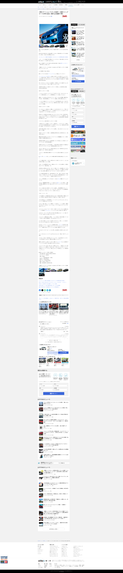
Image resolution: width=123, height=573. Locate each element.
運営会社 (61, 565)
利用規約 (80, 565)
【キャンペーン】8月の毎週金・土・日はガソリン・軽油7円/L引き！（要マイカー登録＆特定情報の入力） (54, 299)
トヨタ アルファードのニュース (54, 547)
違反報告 (67, 326)
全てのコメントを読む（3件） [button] (53, 340)
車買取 (66, 4)
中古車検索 (55, 4)
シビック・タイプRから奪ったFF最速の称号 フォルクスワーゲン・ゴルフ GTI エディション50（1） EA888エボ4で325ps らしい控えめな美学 (56, 432)
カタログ (50, 4)
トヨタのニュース (64, 546)
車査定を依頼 (74, 91)
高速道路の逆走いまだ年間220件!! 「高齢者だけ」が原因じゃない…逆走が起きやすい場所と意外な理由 (56, 500)
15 (68, 331)
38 (65, 331)
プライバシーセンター (75, 565)
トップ (40, 4)
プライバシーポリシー (69, 565)
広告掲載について (71, 566)
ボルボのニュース (76, 556)
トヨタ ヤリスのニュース (53, 548)
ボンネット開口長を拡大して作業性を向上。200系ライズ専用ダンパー (56, 493)
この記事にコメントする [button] (45, 323)
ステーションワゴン (51, 73)
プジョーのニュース (76, 553)
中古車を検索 (64, 352)
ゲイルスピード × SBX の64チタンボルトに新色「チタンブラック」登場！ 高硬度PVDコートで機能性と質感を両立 (56, 477)
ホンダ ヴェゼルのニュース (54, 553)
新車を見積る (82, 91)
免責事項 (83, 565)
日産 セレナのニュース (53, 551)
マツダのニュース (64, 552)
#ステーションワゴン (58, 295)
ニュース (70, 4)
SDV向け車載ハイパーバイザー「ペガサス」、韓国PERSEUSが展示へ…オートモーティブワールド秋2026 (56, 523)
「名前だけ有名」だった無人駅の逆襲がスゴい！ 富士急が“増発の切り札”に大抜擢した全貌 (64, 311)
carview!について (56, 565)
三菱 (57, 182)
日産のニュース (64, 548)
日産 (61, 63)
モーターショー (40, 551)
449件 (51, 348)
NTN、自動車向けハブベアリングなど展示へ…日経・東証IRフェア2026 (55, 426)
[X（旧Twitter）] (48, 561)
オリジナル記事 (76, 4)
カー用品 (39, 548)
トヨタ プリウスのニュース (54, 546)
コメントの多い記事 (81, 24)
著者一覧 (63, 566)
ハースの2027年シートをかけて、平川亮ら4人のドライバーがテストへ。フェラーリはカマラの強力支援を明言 (55, 444)
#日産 (44, 295)
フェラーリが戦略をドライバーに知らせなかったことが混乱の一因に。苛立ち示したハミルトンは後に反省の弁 (53, 312)
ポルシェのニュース (76, 551)
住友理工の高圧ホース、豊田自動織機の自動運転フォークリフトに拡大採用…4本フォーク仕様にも (56, 455)
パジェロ (59, 182)
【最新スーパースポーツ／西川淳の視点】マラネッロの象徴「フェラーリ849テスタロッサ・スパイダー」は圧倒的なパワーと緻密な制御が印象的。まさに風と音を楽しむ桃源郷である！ (56, 512)
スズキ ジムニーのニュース (54, 556)
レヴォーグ (60, 241)
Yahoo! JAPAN (83, 1)
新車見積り (61, 4)
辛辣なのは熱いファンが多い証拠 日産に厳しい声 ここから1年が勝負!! (49, 285)
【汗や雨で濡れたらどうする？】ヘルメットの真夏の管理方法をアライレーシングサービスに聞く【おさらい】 (56, 484)
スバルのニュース (64, 553)
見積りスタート (54, 393)
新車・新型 (39, 546)
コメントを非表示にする (65, 321)
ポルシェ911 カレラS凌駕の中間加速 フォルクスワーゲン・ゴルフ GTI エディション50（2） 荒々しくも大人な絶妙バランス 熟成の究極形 (56, 421)
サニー (40, 76)
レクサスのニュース (65, 547)
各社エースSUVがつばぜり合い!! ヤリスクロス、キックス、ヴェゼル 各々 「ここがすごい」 (53, 282)
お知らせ (64, 565)
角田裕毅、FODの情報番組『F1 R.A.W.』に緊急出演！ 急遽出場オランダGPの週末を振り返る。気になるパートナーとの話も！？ (56, 518)
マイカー (82, 4)
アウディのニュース (76, 548)
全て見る (67, 46)
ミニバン (44, 156)
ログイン (77, 1)
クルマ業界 (39, 547)
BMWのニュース (75, 547)
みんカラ (51, 566)
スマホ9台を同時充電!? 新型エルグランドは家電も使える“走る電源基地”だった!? (56, 450)
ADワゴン (49, 76)
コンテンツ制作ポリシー (57, 566)
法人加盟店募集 (76, 566)
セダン (40, 156)
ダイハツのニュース (65, 556)
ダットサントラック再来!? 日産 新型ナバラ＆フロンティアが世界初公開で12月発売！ (52, 280)
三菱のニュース (64, 551)
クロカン (58, 178)
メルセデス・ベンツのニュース (78, 546)
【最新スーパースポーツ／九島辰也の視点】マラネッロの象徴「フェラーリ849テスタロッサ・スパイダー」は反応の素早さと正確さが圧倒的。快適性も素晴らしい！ (56, 471)
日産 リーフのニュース (53, 552)
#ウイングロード (48, 295)
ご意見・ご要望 (81, 566)
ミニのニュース (75, 552)
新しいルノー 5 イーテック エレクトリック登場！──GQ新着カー (55, 504)
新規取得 (80, 1)
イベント (39, 552)
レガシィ (49, 210)
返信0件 (42, 331)
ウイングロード (65, 63)
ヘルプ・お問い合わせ (57, 567)
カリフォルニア (44, 76)
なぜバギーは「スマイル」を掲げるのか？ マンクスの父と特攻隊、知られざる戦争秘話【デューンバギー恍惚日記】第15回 (56, 438)
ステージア (60, 224)
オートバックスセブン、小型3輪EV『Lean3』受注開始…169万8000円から (56, 489)
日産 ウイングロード (51, 346)
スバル (46, 210)
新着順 (67, 323)
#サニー (63, 295)
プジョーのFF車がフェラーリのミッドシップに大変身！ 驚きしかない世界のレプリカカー (43, 311)
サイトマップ (66, 566)
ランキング (74, 24)
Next (69, 306)
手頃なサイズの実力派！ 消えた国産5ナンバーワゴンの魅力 (48, 283)
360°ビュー (45, 4)
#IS (52, 295)
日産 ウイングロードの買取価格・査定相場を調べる (55, 354)
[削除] (7, 556)
